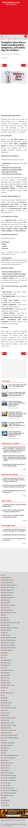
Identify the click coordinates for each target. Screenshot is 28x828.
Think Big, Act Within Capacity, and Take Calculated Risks (14, 465)
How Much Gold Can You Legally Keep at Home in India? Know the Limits (14, 486)
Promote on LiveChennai (8, 730)
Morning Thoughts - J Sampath (9, 725)
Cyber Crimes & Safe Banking (9, 637)
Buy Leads (5, 607)
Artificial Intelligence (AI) (7, 590)
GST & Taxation (6, 677)
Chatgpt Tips (5, 617)
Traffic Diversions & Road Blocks (9, 790)
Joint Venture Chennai (7, 692)
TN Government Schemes (8, 787)
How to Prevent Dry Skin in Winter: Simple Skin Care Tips (14, 516)
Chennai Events (6, 620)
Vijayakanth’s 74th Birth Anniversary (14, 535)
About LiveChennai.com (7, 582)
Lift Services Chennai (7, 702)
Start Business (5, 770)
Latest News (5, 697)
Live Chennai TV (6, 705)
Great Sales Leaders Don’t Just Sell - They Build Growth (17, 385)
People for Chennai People (8, 742)
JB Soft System (8, 826)
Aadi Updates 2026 (6, 577)
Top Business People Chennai (9, 775)
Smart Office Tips (6, 767)
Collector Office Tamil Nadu (8, 645)
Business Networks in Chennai (9, 612)
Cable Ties (4, 632)
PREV (5, 65)
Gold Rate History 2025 (7, 670)
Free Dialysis (5, 652)
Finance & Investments (7, 650)
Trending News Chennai (7, 795)
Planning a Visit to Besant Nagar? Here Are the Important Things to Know (16, 424)
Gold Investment (6, 665)
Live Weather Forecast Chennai (9, 707)
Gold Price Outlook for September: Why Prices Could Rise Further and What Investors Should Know (17, 414)
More (24, 469)
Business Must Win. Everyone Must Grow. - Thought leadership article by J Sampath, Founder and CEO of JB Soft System (14, 458)
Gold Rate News (6, 672)
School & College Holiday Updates (10, 755)
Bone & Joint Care (6, 602)
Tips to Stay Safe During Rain (9, 777)
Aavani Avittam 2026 (7, 580)
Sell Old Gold (5, 760)
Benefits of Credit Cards (7, 592)
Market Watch (5, 715)
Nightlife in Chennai (6, 727)
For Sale (4, 657)
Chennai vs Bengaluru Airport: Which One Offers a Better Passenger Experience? (16, 404)
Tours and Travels (6, 782)
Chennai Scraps (6, 635)
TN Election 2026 (6, 785)
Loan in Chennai (6, 712)
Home (3, 575)
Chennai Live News (6, 630)
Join (3, 695)
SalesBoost (5, 750)
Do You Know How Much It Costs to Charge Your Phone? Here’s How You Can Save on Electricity (14, 480)
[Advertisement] (14, 20)
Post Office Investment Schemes (9, 735)
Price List (4, 740)
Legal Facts (5, 700)
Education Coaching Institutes (9, 647)
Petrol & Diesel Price (7, 732)
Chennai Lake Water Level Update (10, 627)
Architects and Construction (8, 587)
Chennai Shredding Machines (9, 640)
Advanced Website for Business (9, 585)
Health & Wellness (6, 682)
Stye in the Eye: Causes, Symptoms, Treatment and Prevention (13, 510)
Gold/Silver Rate (6, 675)
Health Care (5, 687)
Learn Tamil (5, 710)
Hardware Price (6, 680)
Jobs (3, 690)
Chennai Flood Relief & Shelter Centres (11, 622)
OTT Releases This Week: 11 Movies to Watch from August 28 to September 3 (14, 530)
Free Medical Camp (6, 660)
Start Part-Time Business (7, 772)
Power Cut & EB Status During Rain (10, 737)
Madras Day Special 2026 (8, 717)
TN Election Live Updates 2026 (9, 780)
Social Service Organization (8, 757)
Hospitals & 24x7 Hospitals (8, 685)
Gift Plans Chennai (6, 662)
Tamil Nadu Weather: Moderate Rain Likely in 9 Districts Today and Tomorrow (16, 434)
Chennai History (6, 625)
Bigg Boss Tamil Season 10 (8, 597)
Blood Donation (6, 600)
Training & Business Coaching (9, 792)
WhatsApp (4, 803)
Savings (4, 752)
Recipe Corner (5, 747)
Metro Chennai (5, 720)
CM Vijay (4, 615)
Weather (4, 797)
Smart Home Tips (6, 765)
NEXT (23, 65)
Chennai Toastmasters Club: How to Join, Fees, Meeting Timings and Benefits (16, 394)
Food (3, 655)
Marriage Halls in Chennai (8, 722)
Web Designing (5, 800)
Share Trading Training (7, 762)
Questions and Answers (7, 745)
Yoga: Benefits (5, 805)
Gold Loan (4, 667)
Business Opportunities (7, 610)
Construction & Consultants (8, 642)
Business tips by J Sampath (8, 605)
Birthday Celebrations (7, 595)
